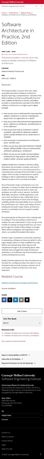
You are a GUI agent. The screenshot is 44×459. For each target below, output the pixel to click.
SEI (3, 411)
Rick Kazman (24, 54)
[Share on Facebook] (4, 299)
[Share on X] (9, 299)
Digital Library (26, 13)
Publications (13, 13)
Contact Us (6, 432)
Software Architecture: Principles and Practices (20, 283)
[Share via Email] (21, 299)
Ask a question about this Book (13, 341)
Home (4, 13)
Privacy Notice (7, 441)
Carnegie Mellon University (18, 454)
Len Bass (5, 54)
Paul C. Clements (13, 54)
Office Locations (8, 437)
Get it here (22, 311)
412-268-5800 (7, 405)
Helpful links (6, 415)
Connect (5, 419)
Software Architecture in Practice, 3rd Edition (21, 335)
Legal (4, 445)
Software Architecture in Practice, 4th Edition (21, 333)
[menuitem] (14, 6)
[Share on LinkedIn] (15, 299)
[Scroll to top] (41, 454)
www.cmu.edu (7, 449)
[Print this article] (27, 299)
